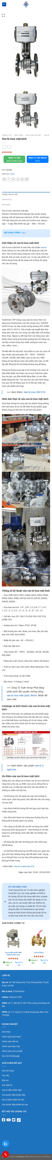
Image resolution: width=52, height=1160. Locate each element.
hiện (23, 233)
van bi (43, 247)
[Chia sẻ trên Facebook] (9, 179)
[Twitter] (13, 1120)
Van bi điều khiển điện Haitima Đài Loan (13, 954)
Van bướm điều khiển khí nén (15, 1104)
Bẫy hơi (5, 1080)
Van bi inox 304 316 (34, 392)
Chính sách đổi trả (10, 1041)
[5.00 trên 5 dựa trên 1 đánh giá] (26, 152)
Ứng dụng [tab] (6, 205)
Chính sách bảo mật (11, 1046)
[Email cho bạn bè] (18, 179)
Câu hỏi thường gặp (11, 1056)
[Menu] (4, 4)
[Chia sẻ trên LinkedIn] (27, 179)
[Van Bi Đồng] (38, 938)
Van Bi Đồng (39, 953)
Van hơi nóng (8, 1071)
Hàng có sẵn (8, 963)
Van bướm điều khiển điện (13, 1095)
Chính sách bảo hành (11, 1037)
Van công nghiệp (33, 135)
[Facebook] (3, 1120)
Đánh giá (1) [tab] (7, 199)
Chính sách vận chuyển (12, 1051)
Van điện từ (7, 1085)
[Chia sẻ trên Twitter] (13, 179)
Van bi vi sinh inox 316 (24, 866)
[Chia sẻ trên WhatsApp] (4, 179)
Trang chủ (7, 135)
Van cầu (5, 1075)
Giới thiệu (6, 1032)
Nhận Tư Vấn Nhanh (38, 159)
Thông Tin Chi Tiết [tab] (10, 194)
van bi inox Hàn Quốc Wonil (22, 695)
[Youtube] (8, 1120)
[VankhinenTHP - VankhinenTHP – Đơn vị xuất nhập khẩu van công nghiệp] (26, 4)
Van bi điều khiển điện (12, 1090)
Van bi (46, 135)
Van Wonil (46, 1157)
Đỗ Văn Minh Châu (17, 887)
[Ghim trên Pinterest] (22, 179)
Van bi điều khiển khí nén (13, 1100)
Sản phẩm (18, 135)
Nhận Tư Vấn (14, 159)
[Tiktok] (20, 1120)
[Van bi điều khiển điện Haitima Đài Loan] (13, 938)
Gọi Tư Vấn (20, 963)
